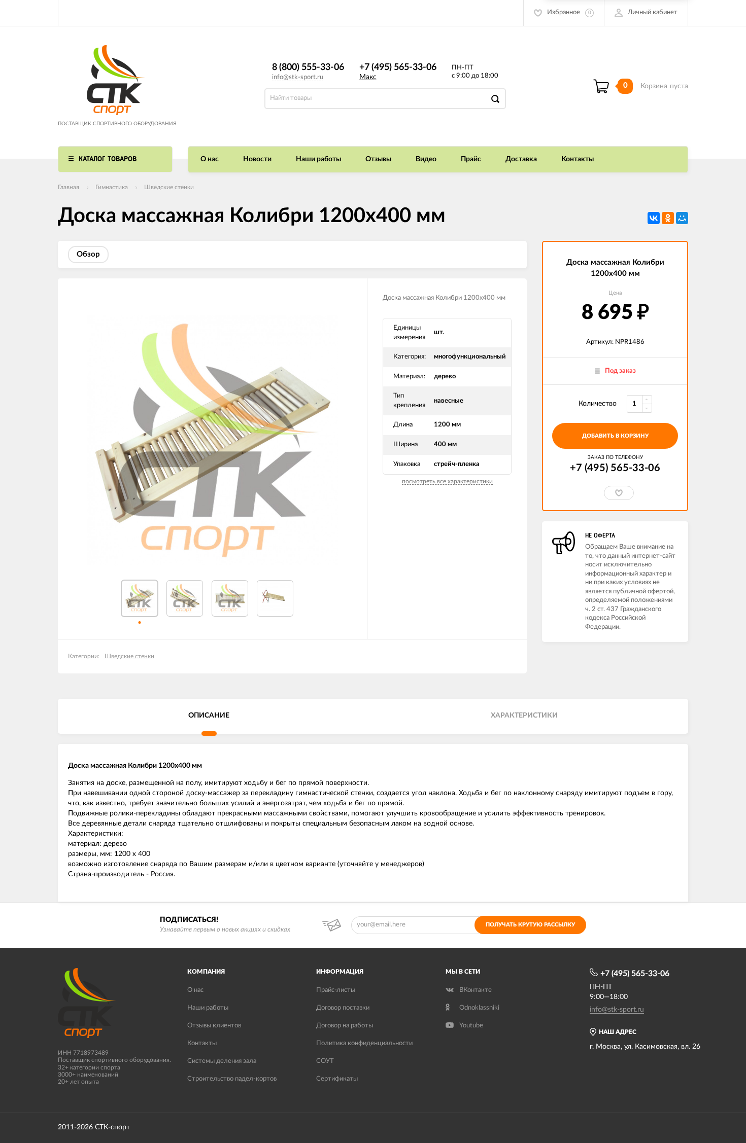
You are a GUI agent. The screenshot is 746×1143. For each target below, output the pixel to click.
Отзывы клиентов (214, 1025)
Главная (68, 187)
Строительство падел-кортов (232, 1079)
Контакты (577, 159)
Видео (426, 159)
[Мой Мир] (682, 218)
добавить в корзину (615, 436)
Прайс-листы (335, 990)
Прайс (471, 159)
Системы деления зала (221, 1061)
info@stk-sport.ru (297, 77)
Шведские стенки (169, 187)
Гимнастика (111, 187)
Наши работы (318, 159)
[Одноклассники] (668, 218)
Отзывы (378, 159)
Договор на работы (344, 1025)
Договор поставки (342, 1008)
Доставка (521, 159)
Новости (257, 159)
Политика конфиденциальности (364, 1043)
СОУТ (325, 1061)
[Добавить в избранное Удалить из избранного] (619, 493)
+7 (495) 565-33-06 (397, 67)
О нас (209, 159)
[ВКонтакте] (654, 218)
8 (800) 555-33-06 (308, 67)
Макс (368, 77)
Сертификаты (337, 1079)
